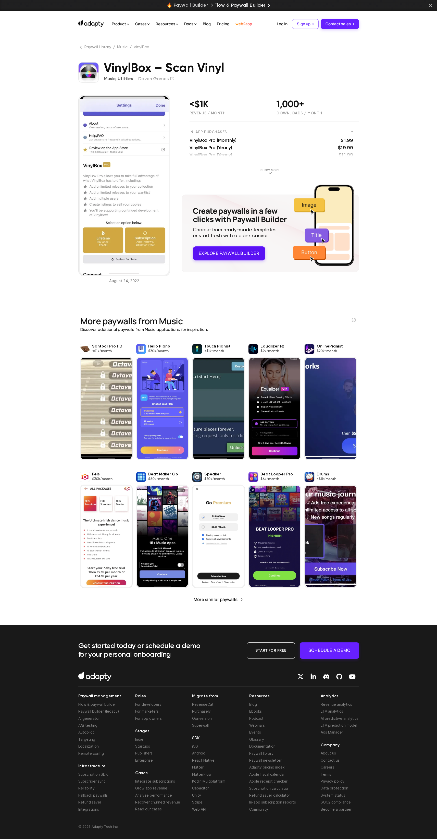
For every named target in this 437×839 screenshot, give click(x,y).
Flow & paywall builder (97, 704)
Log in (282, 24)
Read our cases (148, 809)
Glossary (256, 739)
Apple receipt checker (268, 781)
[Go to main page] (91, 23)
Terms (326, 774)
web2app (243, 24)
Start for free (270, 650)
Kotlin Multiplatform (208, 781)
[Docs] (195, 24)
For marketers (147, 711)
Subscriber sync (92, 781)
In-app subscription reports (272, 802)
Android (198, 753)
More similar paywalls (216, 599)
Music (122, 47)
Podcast (256, 718)
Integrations (88, 809)
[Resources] (177, 24)
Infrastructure (92, 766)
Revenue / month (208, 113)
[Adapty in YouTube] (352, 676)
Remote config (91, 753)
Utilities (125, 79)
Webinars (257, 725)
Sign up (303, 24)
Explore (229, 253)
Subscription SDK (93, 774)
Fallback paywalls (93, 795)
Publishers (144, 753)
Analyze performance (153, 795)
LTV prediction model (339, 725)
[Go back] (81, 48)
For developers (148, 704)
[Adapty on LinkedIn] (313, 676)
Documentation (262, 746)
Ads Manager (332, 732)
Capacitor (200, 788)
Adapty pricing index (267, 767)
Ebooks (255, 711)
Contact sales (338, 24)
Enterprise (144, 760)
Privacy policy (332, 781)
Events (255, 732)
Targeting (86, 739)
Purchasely (201, 711)
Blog (207, 24)
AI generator (89, 718)
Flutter (198, 767)
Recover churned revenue (157, 802)
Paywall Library (97, 47)
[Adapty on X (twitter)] (300, 676)
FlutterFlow (201, 774)
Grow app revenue (151, 788)
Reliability (86, 788)
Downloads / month (299, 113)
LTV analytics (332, 711)
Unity (196, 795)
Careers (327, 767)
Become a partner (336, 809)
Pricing (223, 24)
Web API (199, 809)
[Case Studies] (148, 24)
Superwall (200, 725)
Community (258, 809)
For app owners (148, 718)
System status (333, 795)
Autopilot (86, 732)
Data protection (334, 788)
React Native (203, 760)
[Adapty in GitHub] (339, 676)
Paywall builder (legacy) (98, 711)
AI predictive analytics (339, 718)
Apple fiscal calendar (267, 774)
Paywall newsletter (265, 760)
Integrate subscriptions (155, 781)
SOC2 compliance (336, 802)
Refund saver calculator (269, 795)
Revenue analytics (336, 704)
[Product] (128, 24)
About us (328, 753)
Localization (88, 746)
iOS (195, 746)
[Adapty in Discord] (326, 676)
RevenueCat (203, 704)
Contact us (330, 760)
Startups (142, 746)
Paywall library (261, 753)
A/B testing (87, 725)
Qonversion (202, 718)
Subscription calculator (269, 788)
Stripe (197, 802)
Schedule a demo (329, 650)
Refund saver (89, 802)
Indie (139, 739)
